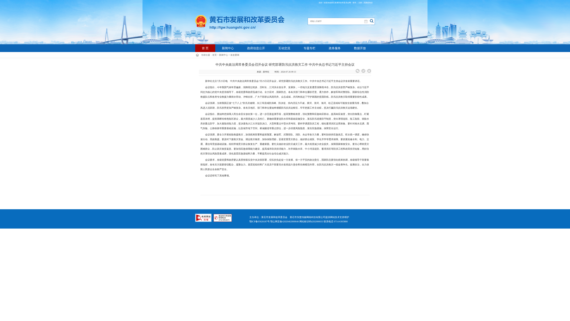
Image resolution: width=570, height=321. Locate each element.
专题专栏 (309, 48)
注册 (360, 3)
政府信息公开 (256, 48)
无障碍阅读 (368, 3)
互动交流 (284, 48)
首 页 (205, 48)
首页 (214, 55)
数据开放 (360, 48)
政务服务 (335, 48)
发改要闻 (234, 55)
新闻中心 (228, 48)
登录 (354, 3)
